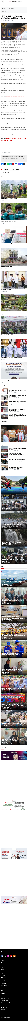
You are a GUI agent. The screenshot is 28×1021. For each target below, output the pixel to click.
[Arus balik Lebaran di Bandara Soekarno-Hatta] (14, 502)
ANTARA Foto (4, 1007)
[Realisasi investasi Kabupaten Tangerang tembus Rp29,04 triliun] (14, 302)
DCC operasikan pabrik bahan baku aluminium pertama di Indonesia (13, 266)
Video (2, 566)
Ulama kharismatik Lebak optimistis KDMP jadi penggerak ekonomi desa (17, 409)
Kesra (2, 988)
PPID (2, 1012)
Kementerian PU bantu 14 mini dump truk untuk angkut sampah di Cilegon (13, 635)
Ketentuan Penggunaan (7, 995)
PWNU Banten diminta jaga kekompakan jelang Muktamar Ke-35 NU (13, 288)
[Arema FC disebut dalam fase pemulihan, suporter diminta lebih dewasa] (4, 390)
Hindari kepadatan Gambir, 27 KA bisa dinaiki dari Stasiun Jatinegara (14, 379)
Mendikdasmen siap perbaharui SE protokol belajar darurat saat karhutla (12, 220)
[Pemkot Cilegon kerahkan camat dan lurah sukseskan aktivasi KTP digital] (14, 596)
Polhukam (10, 8)
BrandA (3, 1005)
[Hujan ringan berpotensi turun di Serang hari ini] (4, 397)
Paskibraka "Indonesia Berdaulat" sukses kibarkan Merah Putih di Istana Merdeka (12, 356)
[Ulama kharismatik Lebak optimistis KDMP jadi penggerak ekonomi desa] (4, 409)
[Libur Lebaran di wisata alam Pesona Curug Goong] (14, 537)
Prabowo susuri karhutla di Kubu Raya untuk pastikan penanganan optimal (12, 197)
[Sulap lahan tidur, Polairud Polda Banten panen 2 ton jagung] (14, 648)
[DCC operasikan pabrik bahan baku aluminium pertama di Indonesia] (14, 257)
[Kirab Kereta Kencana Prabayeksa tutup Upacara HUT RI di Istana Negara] (14, 325)
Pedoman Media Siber (6, 1002)
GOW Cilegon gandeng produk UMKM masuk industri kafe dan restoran (12, 741)
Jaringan (3, 993)
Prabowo (6, 169)
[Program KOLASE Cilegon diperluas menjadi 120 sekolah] (14, 683)
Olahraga (3, 980)
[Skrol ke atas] (26, 1015)
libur (17, 169)
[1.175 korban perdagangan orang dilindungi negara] (14, 871)
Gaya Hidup (4, 985)
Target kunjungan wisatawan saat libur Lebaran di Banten (13, 525)
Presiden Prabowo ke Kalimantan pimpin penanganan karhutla (11, 243)
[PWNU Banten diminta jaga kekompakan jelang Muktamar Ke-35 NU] (14, 279)
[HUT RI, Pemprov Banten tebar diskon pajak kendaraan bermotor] (4, 416)
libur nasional (5, 172)
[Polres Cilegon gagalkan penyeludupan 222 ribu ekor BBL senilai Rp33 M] (14, 701)
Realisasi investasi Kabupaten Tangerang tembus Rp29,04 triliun (12, 311)
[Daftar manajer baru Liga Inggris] (14, 775)
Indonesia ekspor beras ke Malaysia (14, 941)
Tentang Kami (4, 1000)
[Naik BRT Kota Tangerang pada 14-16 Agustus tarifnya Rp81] (4, 461)
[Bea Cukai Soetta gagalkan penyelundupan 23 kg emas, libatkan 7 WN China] (4, 467)
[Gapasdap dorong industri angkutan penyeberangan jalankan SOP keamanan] (14, 613)
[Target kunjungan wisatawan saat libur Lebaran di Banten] (14, 520)
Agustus (12, 169)
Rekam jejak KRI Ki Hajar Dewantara (10, 843)
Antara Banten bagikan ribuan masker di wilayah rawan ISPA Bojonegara (12, 670)
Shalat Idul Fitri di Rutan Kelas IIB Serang (13, 560)
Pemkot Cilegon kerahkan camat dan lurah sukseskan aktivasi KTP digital (13, 600)
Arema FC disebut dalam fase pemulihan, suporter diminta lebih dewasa (17, 390)
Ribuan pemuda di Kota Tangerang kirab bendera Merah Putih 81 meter (17, 455)
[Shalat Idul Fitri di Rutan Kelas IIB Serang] (14, 555)
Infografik (3, 747)
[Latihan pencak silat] (14, 485)
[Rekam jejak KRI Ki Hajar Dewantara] (14, 823)
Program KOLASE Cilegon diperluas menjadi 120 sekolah (14, 689)
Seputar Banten (5, 973)
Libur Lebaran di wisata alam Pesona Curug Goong (11, 542)
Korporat (3, 1009)
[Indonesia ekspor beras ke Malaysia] (14, 920)
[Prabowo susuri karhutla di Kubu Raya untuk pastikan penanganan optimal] (14, 188)
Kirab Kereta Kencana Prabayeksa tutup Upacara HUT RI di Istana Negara (14, 334)
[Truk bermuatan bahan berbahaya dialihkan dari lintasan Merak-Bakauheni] (14, 578)
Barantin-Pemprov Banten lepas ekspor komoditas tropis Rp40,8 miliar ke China (11, 442)
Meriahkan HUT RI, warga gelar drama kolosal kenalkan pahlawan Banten (17, 448)
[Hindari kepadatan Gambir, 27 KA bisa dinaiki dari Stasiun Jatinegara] (14, 370)
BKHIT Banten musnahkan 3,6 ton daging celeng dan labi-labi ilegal (13, 724)
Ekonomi (3, 975)
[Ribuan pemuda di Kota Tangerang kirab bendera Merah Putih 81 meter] (4, 455)
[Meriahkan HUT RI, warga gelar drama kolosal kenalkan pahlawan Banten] (4, 448)
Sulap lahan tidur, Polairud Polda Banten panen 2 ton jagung (13, 653)
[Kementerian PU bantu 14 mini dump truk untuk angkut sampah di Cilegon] (14, 631)
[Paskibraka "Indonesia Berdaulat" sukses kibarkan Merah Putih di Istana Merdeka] (14, 347)
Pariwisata (3, 977)
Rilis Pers (3, 990)
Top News (4, 421)
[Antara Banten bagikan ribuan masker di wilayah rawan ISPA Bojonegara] (14, 666)
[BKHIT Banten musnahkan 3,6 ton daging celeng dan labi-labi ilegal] (14, 719)
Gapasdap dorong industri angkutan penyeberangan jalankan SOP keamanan (13, 618)
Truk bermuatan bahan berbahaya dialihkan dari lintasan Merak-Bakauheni (13, 583)
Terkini (2, 960)
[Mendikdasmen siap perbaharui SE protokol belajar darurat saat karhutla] (14, 211)
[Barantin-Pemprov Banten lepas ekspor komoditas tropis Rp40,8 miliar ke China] (14, 433)
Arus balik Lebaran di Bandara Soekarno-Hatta (12, 507)
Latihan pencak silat (9, 491)
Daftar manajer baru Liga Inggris (13, 796)
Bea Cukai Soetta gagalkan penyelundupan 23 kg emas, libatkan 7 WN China (16, 467)
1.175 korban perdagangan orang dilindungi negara (13, 892)
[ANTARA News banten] (15, 1)
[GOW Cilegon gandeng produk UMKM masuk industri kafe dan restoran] (14, 736)
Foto (2, 473)
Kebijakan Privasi (5, 998)
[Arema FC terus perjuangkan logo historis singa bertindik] (4, 403)
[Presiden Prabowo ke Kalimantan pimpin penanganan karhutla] (14, 234)
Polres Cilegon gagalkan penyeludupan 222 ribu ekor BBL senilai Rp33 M (13, 705)
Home (4, 8)
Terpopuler (4, 385)
